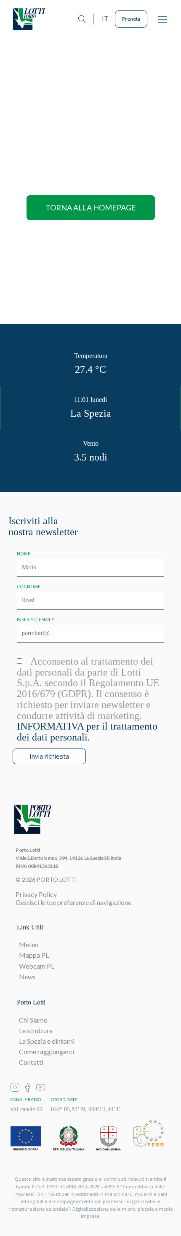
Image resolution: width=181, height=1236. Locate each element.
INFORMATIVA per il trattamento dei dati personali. (87, 732)
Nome (23, 554)
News (27, 976)
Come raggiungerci (46, 1052)
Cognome (28, 587)
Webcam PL (36, 966)
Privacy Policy (36, 894)
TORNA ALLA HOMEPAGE (90, 207)
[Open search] (82, 19)
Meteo (29, 944)
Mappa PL (34, 955)
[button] (162, 19)
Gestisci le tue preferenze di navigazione (73, 902)
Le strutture (36, 1030)
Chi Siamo (33, 1020)
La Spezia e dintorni (47, 1041)
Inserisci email (34, 619)
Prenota (131, 19)
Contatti (31, 1062)
